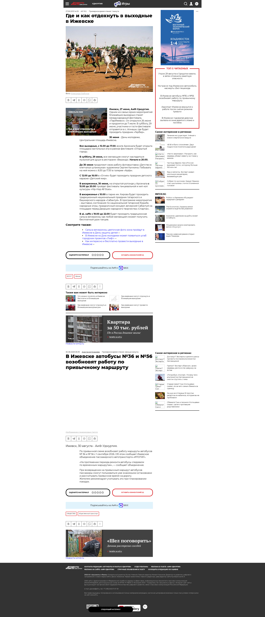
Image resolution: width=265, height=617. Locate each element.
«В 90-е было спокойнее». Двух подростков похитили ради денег (181, 146)
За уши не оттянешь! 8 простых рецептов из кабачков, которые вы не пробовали (183, 395)
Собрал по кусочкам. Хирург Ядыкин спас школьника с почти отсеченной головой (183, 183)
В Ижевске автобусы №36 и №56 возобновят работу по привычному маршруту (177, 98)
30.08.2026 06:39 (73, 352)
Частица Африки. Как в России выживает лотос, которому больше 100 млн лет (182, 165)
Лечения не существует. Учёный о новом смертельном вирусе (181, 136)
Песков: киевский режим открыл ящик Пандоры (180, 235)
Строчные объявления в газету (131, 569)
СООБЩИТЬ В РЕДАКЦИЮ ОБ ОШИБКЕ (163, 569)
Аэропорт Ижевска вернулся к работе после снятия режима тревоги (177, 109)
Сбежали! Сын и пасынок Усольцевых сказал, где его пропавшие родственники (183, 404)
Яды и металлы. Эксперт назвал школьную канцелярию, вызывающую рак (180, 174)
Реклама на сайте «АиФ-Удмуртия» (99, 569)
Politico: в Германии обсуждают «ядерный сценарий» (179, 199)
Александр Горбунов (80, 94)
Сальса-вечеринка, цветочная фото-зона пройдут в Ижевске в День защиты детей (113, 231)
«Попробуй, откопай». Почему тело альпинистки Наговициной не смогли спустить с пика (182, 377)
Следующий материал (110, 609)
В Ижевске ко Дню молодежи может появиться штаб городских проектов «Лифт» (114, 237)
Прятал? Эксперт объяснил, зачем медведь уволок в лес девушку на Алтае (181, 368)
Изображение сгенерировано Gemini (82, 432)
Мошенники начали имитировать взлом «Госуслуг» (180, 226)
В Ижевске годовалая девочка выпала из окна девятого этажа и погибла (177, 120)
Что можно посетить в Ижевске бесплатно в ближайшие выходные (91, 298)
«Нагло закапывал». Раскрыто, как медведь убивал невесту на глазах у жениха (182, 156)
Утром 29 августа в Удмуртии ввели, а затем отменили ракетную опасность (177, 76)
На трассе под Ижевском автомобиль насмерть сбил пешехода (177, 87)
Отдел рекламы (141, 567)
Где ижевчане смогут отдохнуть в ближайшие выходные (135, 297)
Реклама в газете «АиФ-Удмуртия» (166, 567)
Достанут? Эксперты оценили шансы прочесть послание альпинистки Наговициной (183, 359)
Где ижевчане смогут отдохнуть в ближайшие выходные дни (92, 306)
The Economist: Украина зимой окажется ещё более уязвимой (179, 208)
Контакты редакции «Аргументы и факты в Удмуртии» (107, 567)
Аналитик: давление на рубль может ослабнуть (182, 217)
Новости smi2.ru (75, 343)
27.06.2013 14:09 (72, 11)
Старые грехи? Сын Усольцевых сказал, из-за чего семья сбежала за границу (182, 386)
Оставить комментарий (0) (132, 255)
